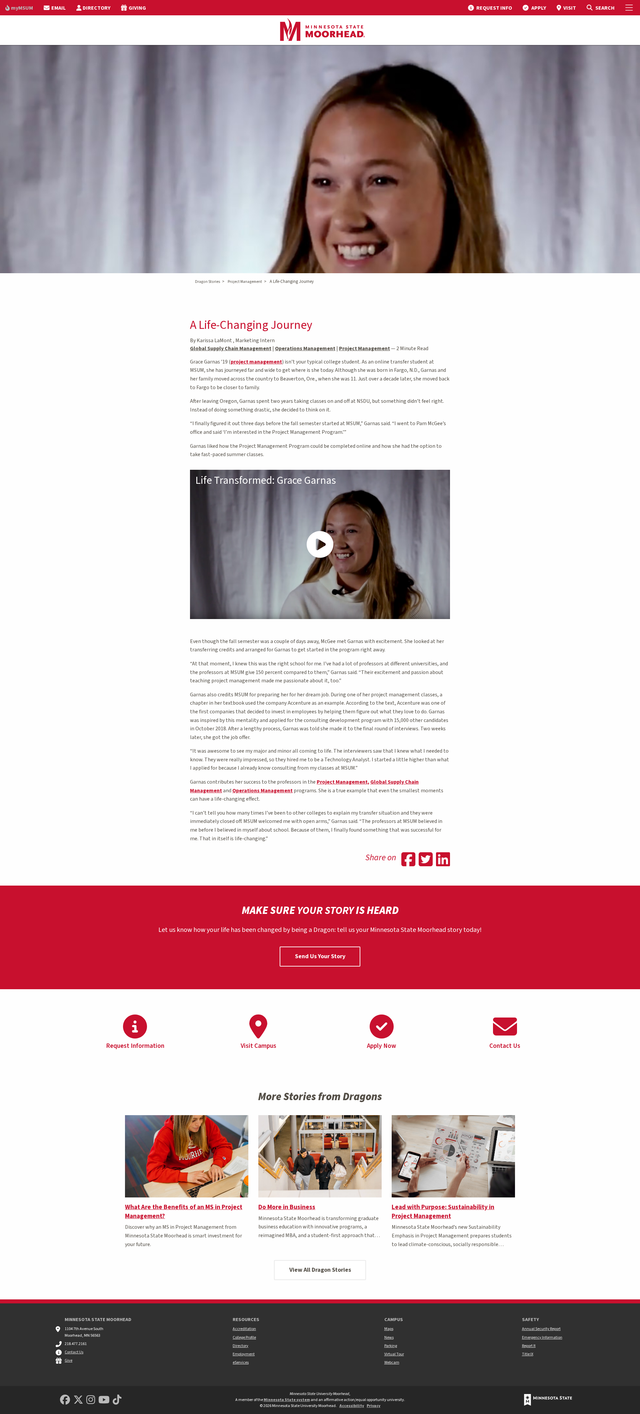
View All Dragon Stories (320, 1270)
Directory (240, 1346)
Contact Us (74, 1352)
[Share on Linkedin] (443, 860)
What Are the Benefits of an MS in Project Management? (183, 1211)
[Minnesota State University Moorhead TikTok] (117, 1400)
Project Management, (343, 782)
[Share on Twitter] (426, 860)
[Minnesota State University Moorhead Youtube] (104, 1400)
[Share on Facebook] (408, 860)
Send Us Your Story (320, 956)
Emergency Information (542, 1337)
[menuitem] (19, 7)
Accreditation (244, 1329)
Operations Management (305, 348)
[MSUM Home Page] (320, 30)
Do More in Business (286, 1207)
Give (68, 1360)
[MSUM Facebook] (65, 1400)
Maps (388, 1329)
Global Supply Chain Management (230, 348)
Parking (390, 1346)
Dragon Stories (207, 282)
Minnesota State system (287, 1400)
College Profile (244, 1337)
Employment (244, 1354)
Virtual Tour (394, 1354)
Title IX (527, 1354)
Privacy (373, 1406)
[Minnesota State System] (548, 1400)
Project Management (245, 282)
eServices (241, 1362)
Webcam (391, 1362)
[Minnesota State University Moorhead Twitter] (78, 1400)
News (389, 1337)
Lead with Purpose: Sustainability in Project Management (443, 1211)
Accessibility (351, 1406)
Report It (529, 1346)
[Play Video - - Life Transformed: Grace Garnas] (320, 544)
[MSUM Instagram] (90, 1400)
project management (256, 361)
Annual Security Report (541, 1329)
